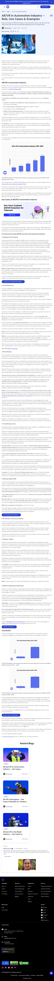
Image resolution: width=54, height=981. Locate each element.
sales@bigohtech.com (10, 938)
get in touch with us (9, 736)
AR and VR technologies (15, 89)
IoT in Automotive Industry (10, 515)
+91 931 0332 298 (9, 944)
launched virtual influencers (15, 621)
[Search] (38, 6)
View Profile (7, 856)
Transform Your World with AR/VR (12, 281)
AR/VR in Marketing (8, 627)
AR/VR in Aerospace (12, 348)
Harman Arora (7, 28)
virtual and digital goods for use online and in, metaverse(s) (17, 395)
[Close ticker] (51, 2)
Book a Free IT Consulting (10, 715)
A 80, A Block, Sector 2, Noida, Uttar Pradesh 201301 (13, 931)
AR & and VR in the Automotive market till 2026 (14, 184)
